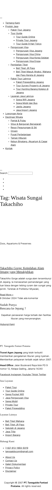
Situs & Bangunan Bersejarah (26, 124)
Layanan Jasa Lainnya (22, 96)
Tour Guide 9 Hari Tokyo (28, 43)
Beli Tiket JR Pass (25, 68)
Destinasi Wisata (14, 117)
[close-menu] (1, 170)
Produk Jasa (11, 26)
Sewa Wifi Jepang (25, 99)
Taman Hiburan (19, 138)
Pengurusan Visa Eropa (28, 61)
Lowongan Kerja (13, 113)
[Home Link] (19, 166)
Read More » (6, 294)
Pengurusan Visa (19, 47)
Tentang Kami (12, 23)
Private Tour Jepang (26, 40)
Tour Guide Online (25, 36)
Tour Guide (16, 33)
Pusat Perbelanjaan (21, 134)
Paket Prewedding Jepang (30, 82)
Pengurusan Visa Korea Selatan (32, 57)
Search (3, 173)
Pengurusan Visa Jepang (29, 50)
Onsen (14, 131)
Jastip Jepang (23, 106)
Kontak (9, 148)
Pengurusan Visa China (28, 54)
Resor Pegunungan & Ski (24, 127)
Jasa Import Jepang (26, 110)
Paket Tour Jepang (21, 30)
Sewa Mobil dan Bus (26, 103)
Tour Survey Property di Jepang (33, 85)
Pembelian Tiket (19, 64)
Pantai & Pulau (18, 120)
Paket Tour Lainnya (21, 78)
